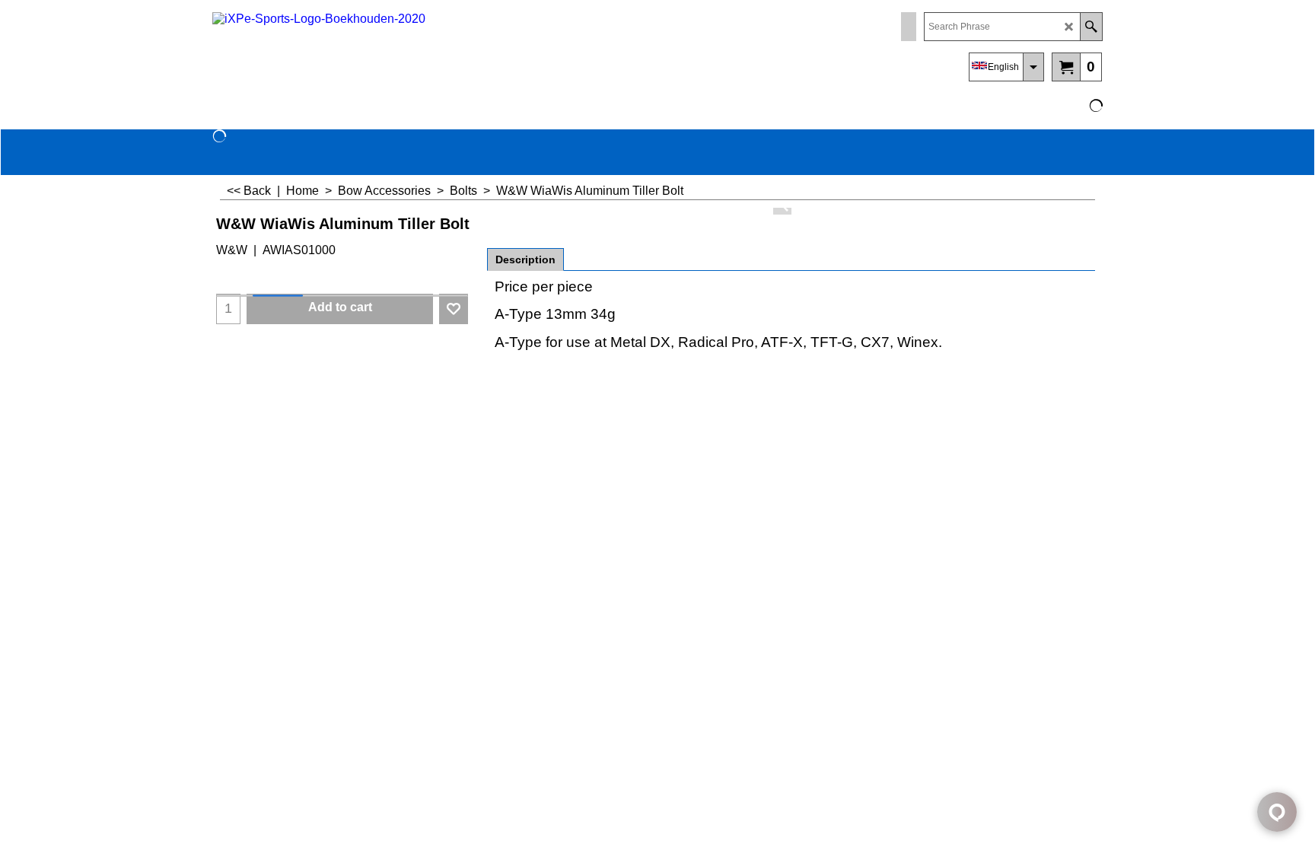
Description (525, 259)
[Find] (1091, 26)
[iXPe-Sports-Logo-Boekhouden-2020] (345, 50)
